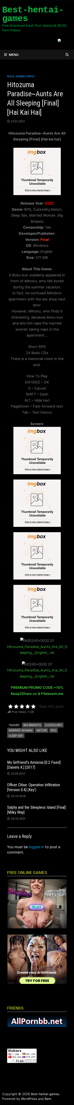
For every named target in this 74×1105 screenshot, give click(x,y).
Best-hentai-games (33, 14)
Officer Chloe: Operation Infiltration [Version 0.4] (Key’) (33, 787)
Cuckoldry (53, 725)
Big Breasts (32, 725)
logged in (36, 847)
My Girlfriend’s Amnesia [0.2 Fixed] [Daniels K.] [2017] (34, 765)
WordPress (29, 1099)
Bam (48, 1099)
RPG (53, 730)
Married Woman (21, 730)
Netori (42, 730)
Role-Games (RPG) (21, 76)
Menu (14, 55)
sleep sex (16, 735)
